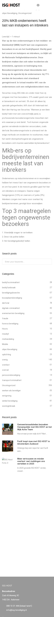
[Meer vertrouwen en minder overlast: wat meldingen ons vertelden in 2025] (7, 461)
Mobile (5, 344)
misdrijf (5, 334)
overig (5, 359)
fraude (5, 318)
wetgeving (6, 395)
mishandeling (8, 339)
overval (5, 370)
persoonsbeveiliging (11, 375)
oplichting (6, 354)
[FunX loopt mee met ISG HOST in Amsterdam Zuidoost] (7, 446)
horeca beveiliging (10, 323)
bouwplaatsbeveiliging (12, 298)
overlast (6, 365)
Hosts (5, 328)
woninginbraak (8, 406)
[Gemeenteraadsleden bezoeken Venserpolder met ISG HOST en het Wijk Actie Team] (7, 429)
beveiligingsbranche (11, 292)
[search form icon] (50, 5)
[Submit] (49, 262)
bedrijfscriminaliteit (11, 282)
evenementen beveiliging (13, 313)
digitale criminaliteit (11, 308)
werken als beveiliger (11, 390)
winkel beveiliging (9, 401)
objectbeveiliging (9, 13)
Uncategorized (24, 13)
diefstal (5, 303)
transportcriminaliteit (11, 380)
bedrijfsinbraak (9, 287)
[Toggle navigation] (38, 5)
